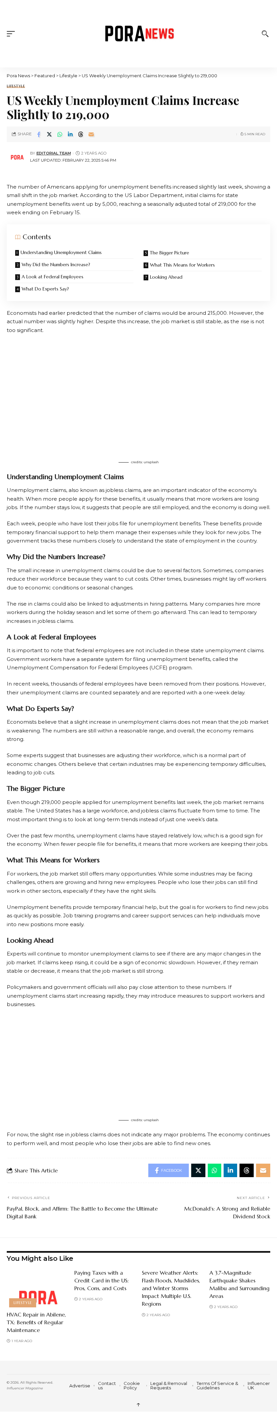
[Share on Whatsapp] (60, 134)
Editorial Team (53, 153)
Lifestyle (16, 86)
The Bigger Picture (169, 253)
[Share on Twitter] (49, 134)
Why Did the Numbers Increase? (56, 264)
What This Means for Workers (182, 265)
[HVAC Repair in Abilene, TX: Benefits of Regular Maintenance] (37, 1287)
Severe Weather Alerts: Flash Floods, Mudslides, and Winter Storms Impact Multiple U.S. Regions (171, 1288)
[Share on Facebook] (39, 134)
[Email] (91, 134)
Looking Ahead (166, 277)
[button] (12, 33)
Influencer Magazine (25, 1388)
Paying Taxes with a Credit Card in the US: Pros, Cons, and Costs (101, 1280)
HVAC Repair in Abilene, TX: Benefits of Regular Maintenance (36, 1322)
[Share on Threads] (80, 134)
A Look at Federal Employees (52, 277)
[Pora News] (138, 33)
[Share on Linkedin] (70, 134)
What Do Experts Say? (45, 289)
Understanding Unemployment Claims (61, 252)
